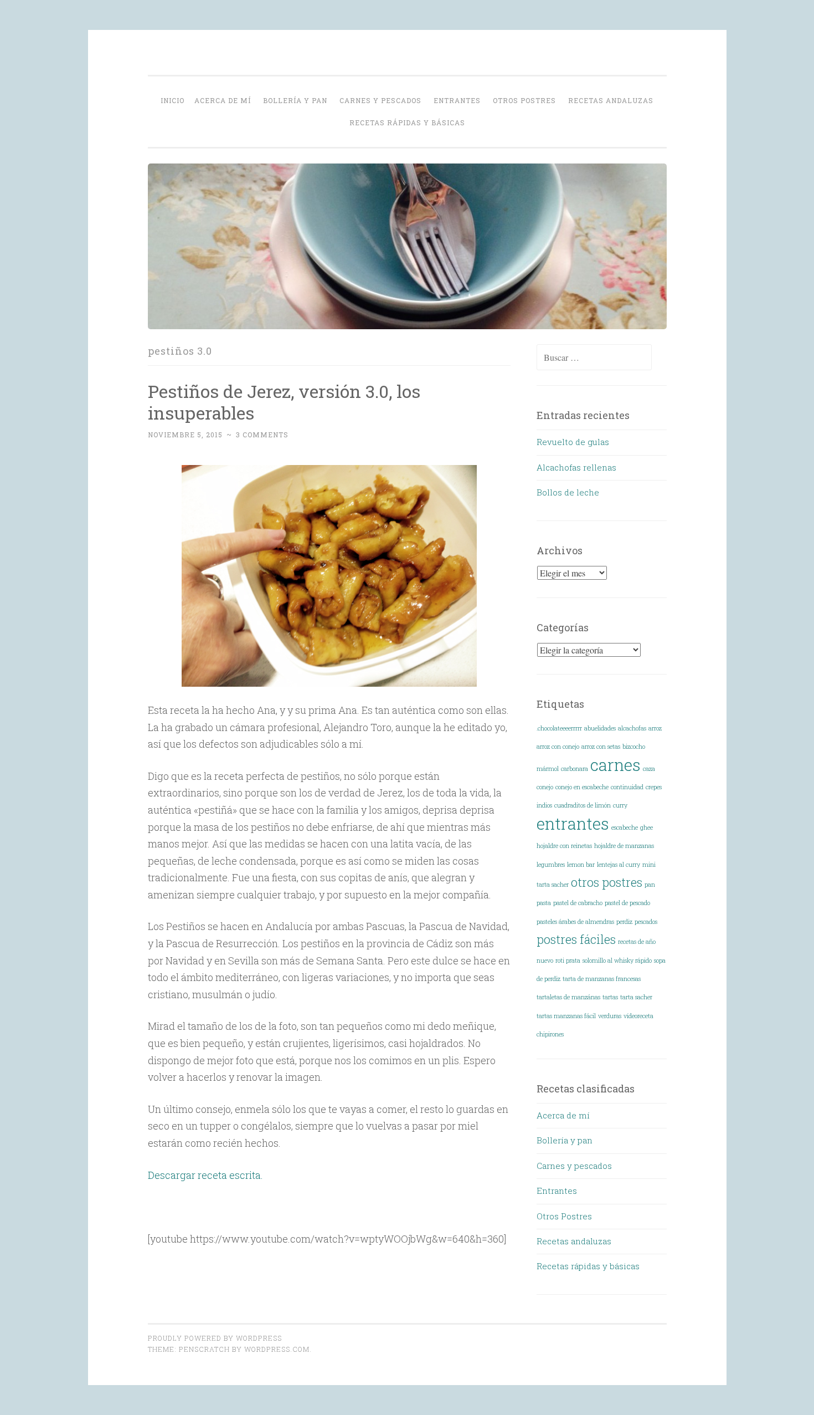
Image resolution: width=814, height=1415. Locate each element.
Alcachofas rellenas (576, 467)
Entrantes (457, 100)
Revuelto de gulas (573, 441)
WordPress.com (277, 1349)
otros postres (606, 882)
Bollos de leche (568, 492)
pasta (544, 903)
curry (620, 805)
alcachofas (632, 728)
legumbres (551, 865)
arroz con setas (600, 746)
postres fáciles (576, 939)
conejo (545, 787)
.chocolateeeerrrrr (559, 728)
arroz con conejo (558, 746)
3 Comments (262, 434)
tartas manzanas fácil (566, 1016)
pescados (646, 922)
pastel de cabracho (577, 903)
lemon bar (581, 865)
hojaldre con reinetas (564, 846)
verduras (609, 1016)
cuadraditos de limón (582, 805)
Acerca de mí (222, 100)
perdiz (624, 922)
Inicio (172, 100)
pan (650, 884)
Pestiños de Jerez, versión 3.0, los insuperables (284, 402)
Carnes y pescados (380, 100)
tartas (610, 997)
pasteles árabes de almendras (575, 922)
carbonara (574, 769)
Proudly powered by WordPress (215, 1338)
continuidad (627, 787)
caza (649, 769)
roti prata (567, 960)
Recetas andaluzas (610, 100)
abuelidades (600, 728)
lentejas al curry (618, 865)
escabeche (624, 827)
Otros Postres (524, 100)
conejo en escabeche (582, 787)
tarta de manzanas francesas (602, 979)
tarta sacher (636, 997)
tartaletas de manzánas (568, 997)
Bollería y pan (295, 100)
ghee (646, 827)
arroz (655, 728)
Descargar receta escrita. (205, 1175)
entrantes (573, 823)
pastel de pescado (627, 903)
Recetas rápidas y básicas (407, 122)
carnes (615, 764)
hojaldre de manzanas (624, 846)
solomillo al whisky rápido (617, 960)
